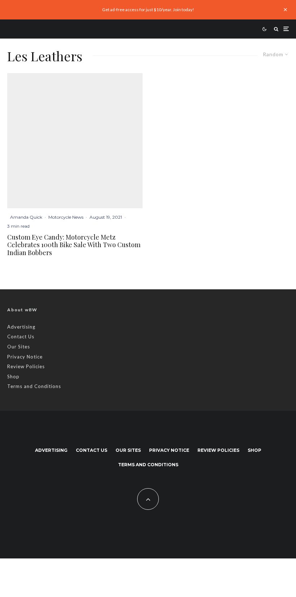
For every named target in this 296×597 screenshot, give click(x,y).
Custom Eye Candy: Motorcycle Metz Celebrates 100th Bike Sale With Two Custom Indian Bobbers (73, 245)
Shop (13, 376)
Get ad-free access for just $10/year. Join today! (148, 9)
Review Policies (26, 366)
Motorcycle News (65, 217)
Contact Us (20, 336)
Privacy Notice (25, 357)
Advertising (21, 327)
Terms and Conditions (34, 386)
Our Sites (18, 346)
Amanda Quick (26, 217)
